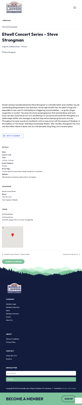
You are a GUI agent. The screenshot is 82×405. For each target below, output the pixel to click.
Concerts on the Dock (70, 254)
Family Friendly (27, 171)
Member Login (11, 304)
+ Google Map (28, 220)
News (8, 310)
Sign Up (69, 398)
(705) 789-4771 (11, 356)
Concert (4, 171)
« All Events (6, 20)
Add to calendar (13, 136)
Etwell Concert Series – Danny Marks (17, 254)
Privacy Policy (11, 342)
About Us (9, 320)
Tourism (4, 166)
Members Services (12, 314)
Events (8, 317)
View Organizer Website (10, 200)
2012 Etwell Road (7, 214)
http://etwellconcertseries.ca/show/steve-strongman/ (19, 177)
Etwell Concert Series (15, 171)
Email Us (9, 359)
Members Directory (13, 307)
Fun (33, 171)
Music (40, 171)
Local (36, 171)
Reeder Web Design (69, 388)
